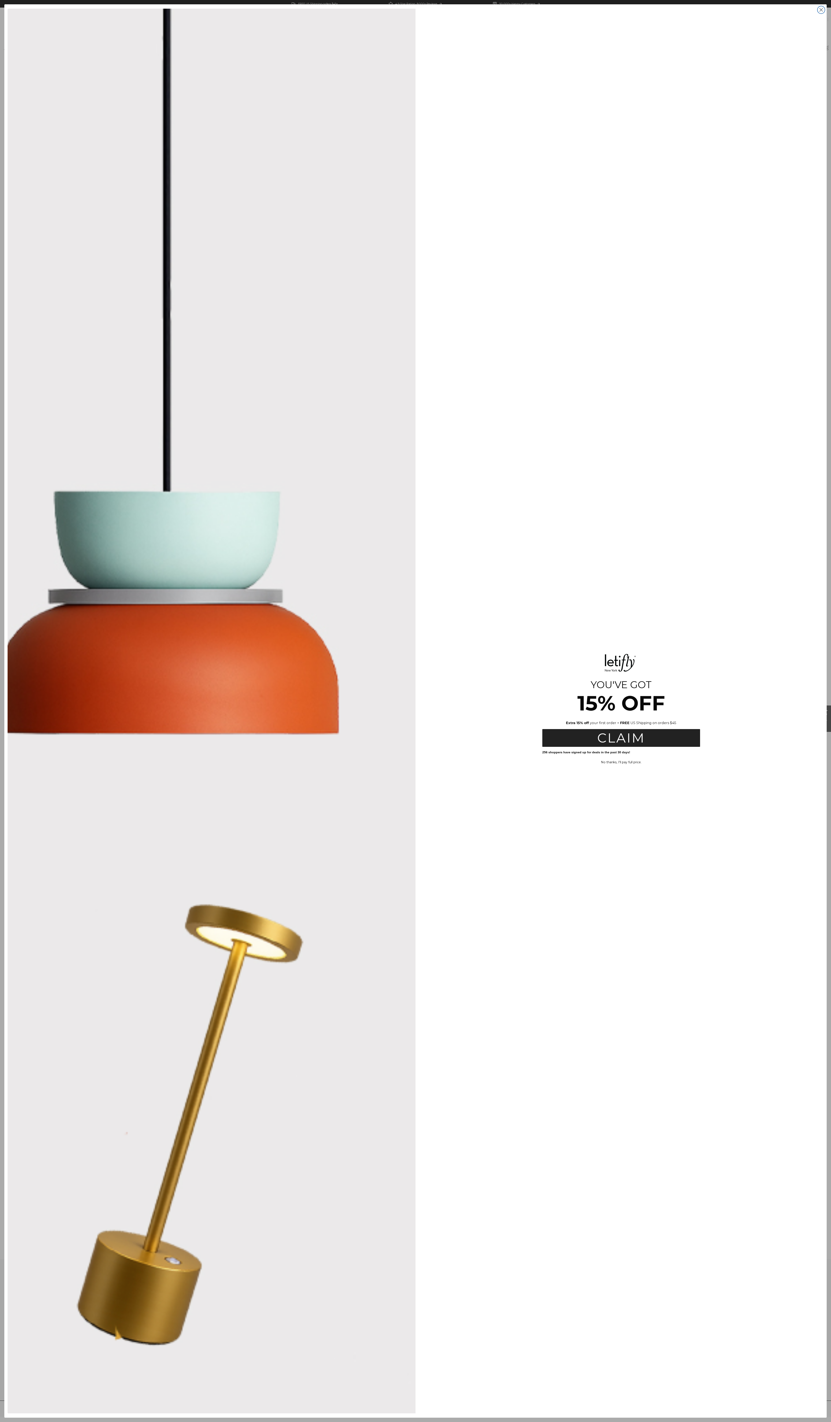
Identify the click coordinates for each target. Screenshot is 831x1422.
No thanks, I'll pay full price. (621, 762)
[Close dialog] (821, 10)
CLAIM (621, 738)
